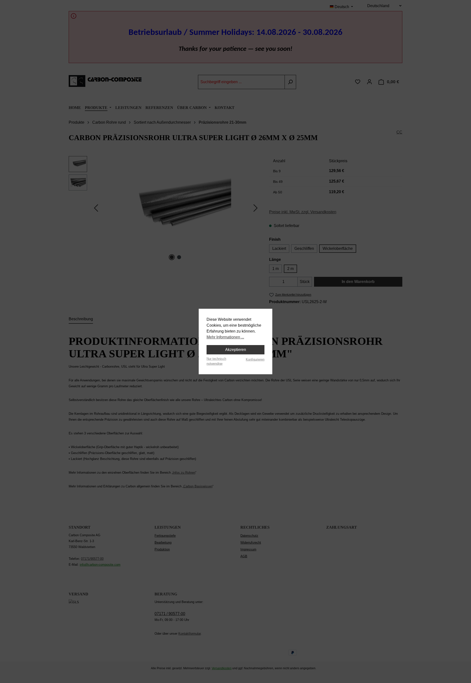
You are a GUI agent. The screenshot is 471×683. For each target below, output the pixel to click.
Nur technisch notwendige (216, 361)
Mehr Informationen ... (225, 337)
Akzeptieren (235, 350)
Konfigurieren (255, 359)
